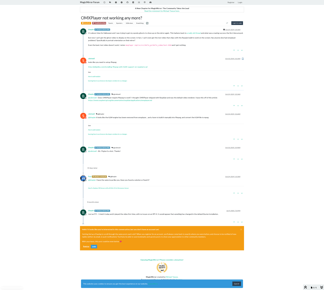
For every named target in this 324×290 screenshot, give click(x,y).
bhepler (91, 30)
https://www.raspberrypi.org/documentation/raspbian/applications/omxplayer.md (120, 100)
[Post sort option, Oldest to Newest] (227, 23)
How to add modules (94, 76)
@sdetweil (116, 94)
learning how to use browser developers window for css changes (107, 81)
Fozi (89, 176)
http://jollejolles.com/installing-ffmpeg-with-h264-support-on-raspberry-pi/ (118, 67)
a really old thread (194, 33)
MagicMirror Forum (89, 2)
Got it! (236, 284)
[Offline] (84, 178)
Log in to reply (237, 23)
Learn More (153, 284)
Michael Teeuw (172, 277)
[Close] (241, 229)
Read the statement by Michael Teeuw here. (162, 11)
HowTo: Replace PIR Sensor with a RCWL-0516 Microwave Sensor (108, 188)
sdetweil (91, 59)
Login (94, 246)
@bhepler (101, 114)
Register (86, 246)
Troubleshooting (99, 23)
